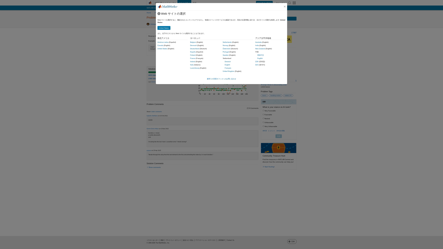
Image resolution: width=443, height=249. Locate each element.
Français (228, 68)
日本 (257, 61)
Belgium (193, 42)
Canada (160, 45)
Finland (193, 55)
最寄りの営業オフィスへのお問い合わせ (221, 79)
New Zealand (260, 49)
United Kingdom (228, 71)
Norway (225, 45)
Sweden (226, 55)
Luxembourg (194, 68)
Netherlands (227, 42)
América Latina (162, 42)
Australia (258, 42)
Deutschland (194, 49)
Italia (192, 65)
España (193, 52)
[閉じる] (284, 6)
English (227, 65)
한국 (257, 65)
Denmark (193, 45)
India (257, 45)
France (192, 58)
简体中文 (260, 55)
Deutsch (228, 61)
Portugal (226, 52)
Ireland (192, 61)
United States (162, 49)
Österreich (226, 49)
